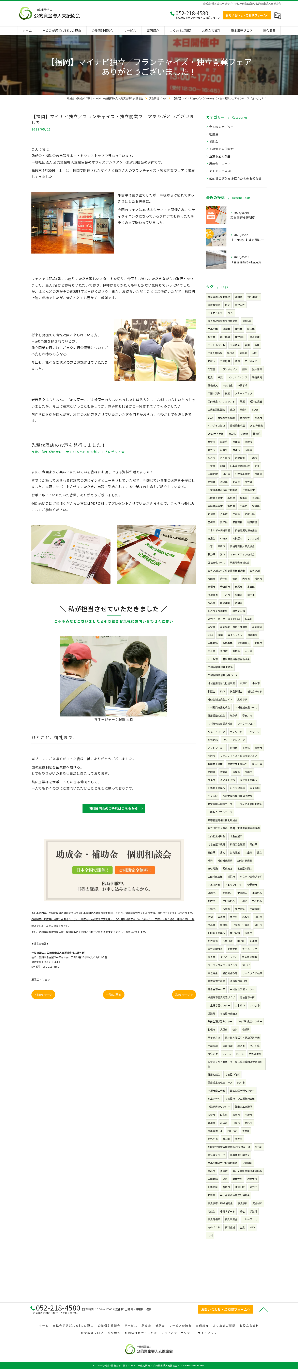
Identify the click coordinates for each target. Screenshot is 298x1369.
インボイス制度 (216, 425)
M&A (210, 635)
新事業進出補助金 (240, 1155)
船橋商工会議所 (216, 788)
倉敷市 (226, 1187)
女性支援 (232, 949)
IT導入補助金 (215, 353)
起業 (210, 377)
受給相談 (228, 1045)
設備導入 (213, 385)
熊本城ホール (215, 1130)
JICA (210, 417)
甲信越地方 (229, 900)
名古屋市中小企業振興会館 (240, 1098)
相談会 (211, 691)
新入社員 (257, 763)
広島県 (236, 772)
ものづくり (214, 1227)
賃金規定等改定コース (220, 1082)
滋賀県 (224, 449)
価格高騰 (237, 522)
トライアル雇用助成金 (249, 804)
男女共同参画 (249, 957)
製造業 (211, 337)
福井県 (248, 482)
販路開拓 (213, 643)
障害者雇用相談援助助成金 (222, 820)
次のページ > (184, 994)
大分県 (248, 651)
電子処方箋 (214, 1037)
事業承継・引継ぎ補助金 (233, 626)
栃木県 (211, 651)
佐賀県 (211, 626)
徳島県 (211, 924)
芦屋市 (248, 1114)
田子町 (241, 940)
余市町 (259, 1146)
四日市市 (232, 1130)
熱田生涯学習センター (220, 1021)
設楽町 (248, 619)
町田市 (258, 924)
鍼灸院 (224, 441)
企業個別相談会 (220, 156)
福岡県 (211, 578)
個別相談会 (253, 296)
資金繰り (257, 1203)
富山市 (211, 1171)
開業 (257, 465)
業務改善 (245, 417)
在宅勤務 (213, 739)
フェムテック (249, 949)
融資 (222, 465)
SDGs (255, 409)
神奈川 (243, 409)
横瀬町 (246, 1029)
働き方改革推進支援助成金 (222, 321)
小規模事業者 (242, 473)
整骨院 (211, 441)
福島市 (211, 780)
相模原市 (237, 538)
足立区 (251, 586)
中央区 (224, 538)
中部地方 (242, 892)
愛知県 (224, 522)
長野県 (211, 554)
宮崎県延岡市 (215, 506)
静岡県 (238, 602)
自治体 (226, 473)
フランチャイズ (228, 369)
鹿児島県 (240, 908)
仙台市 (211, 1114)
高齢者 (211, 772)
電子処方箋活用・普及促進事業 (242, 1037)
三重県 (236, 514)
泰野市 (238, 1138)
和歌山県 (250, 514)
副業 (244, 369)
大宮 (210, 546)
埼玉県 (232, 433)
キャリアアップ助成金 (242, 554)
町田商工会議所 (216, 933)
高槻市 (224, 1122)
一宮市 (226, 594)
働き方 (211, 957)
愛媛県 (224, 924)
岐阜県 (234, 715)
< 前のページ (43, 994)
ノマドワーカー (216, 747)
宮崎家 (226, 908)
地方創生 (255, 1045)
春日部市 (225, 586)
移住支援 (213, 1053)
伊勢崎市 (252, 884)
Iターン (240, 1053)
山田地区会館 (215, 876)
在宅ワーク (253, 731)
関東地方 (228, 868)
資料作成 (230, 1227)
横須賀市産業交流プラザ (221, 997)
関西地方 (228, 892)
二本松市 (240, 1005)
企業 (242, 1227)
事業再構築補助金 (240, 562)
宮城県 (256, 506)
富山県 (211, 852)
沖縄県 (224, 482)
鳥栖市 (211, 586)
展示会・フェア (40, 979)
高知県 (211, 482)
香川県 (211, 1122)
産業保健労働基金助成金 (236, 659)
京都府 (258, 473)
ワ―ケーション (246, 723)
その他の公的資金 (221, 149)
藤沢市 (241, 1045)
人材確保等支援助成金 (220, 723)
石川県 (253, 940)
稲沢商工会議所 (248, 780)
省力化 (253, 1187)
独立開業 (257, 369)
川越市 (253, 458)
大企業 (248, 852)
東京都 (243, 353)
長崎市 (258, 747)
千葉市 (243, 506)
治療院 (248, 441)
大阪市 (248, 933)
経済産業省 (256, 401)
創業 (227, 393)
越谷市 (211, 449)
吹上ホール (214, 1098)
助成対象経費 (244, 860)
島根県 (256, 498)
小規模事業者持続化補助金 (222, 490)
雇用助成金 (214, 1074)
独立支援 (252, 1179)
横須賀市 (213, 594)
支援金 (211, 538)
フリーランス (249, 1219)
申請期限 (213, 473)
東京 (232, 409)
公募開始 (247, 1163)
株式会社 (240, 337)
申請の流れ (214, 393)
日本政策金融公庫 (240, 465)
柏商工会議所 (237, 844)
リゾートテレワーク (234, 739)
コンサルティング (237, 377)
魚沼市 (224, 1171)
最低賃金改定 (230, 973)
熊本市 (241, 1082)
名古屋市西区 (244, 868)
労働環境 (225, 361)
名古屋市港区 (232, 1074)
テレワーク (236, 731)
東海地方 (257, 892)
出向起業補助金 (216, 836)
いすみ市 (213, 659)
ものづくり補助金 (218, 610)
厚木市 (258, 417)
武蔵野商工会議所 (237, 763)
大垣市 (224, 1029)
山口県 (258, 916)
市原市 (238, 586)
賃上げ (246, 965)
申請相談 (213, 1045)
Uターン (227, 1053)
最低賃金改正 (237, 425)
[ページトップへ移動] (263, 1309)
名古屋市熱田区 (228, 1013)
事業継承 (257, 626)
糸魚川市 (228, 940)
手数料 (253, 1211)
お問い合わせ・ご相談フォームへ (247, 15)
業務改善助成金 (226, 417)
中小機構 (225, 337)
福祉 (242, 1211)
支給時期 (213, 868)
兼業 (242, 401)
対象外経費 (214, 884)
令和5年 (246, 321)
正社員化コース (216, 562)
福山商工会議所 (243, 1106)
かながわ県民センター (249, 1021)
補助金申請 (239, 610)
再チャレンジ (235, 635)
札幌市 (211, 1029)
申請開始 (213, 1179)
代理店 (211, 369)
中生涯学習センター (219, 1005)
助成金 (214, 134)
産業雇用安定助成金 (219, 296)
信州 (235, 1029)
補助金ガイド (254, 691)
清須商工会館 (227, 780)
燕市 (235, 578)
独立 (259, 852)
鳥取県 (246, 916)
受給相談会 (243, 643)
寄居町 (246, 1130)
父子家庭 (213, 796)
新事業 (211, 1195)
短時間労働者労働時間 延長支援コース (229, 1146)
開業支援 (237, 1179)
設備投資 (257, 377)
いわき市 (255, 1005)
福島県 (211, 602)
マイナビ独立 (215, 312)
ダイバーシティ (228, 957)
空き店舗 (255, 570)
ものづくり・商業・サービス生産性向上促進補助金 (235, 1064)
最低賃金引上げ (216, 1155)
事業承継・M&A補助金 (220, 1203)
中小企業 (213, 329)
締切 (210, 916)
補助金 (214, 141)
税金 (227, 305)
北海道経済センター (219, 1106)
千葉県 (211, 465)
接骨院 (256, 433)
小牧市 (256, 683)
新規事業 (228, 643)
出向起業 (235, 852)
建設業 (238, 329)
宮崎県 (211, 522)
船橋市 (258, 643)
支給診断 (242, 699)
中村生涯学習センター (242, 989)
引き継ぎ (252, 635)
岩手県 (224, 578)
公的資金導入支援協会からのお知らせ (235, 178)
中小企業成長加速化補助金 (235, 1195)
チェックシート (233, 884)
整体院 (236, 441)
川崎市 (236, 1122)
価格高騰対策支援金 (246, 530)
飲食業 (226, 329)
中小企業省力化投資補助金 (222, 1163)
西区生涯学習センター (242, 1090)
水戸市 (211, 458)
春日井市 (247, 715)
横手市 (251, 594)
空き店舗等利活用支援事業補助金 (226, 570)
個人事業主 (231, 1219)
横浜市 (231, 876)
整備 (237, 361)
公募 (225, 1179)
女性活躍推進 (215, 949)
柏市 (222, 691)
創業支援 (213, 1187)
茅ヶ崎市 (225, 458)
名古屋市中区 (247, 997)
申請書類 (255, 908)
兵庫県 (233, 916)
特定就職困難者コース (220, 804)
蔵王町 (226, 1138)
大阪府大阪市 (215, 498)
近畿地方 (213, 892)
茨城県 (248, 449)
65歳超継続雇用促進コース (223, 675)
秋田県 (238, 594)
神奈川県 (228, 385)
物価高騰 (252, 522)
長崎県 (246, 747)
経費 (210, 860)
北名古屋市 (236, 836)
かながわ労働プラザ (251, 876)
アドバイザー (252, 361)
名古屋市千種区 (216, 981)
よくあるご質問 (220, 171)
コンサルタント (216, 345)
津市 (222, 554)
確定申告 (240, 305)
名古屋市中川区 (238, 981)
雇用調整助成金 (216, 715)
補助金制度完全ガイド (220, 699)
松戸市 (243, 683)
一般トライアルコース (220, 812)
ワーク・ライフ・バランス (222, 965)
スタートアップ (243, 393)
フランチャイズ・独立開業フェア (238, 755)
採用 (257, 345)
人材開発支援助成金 (219, 707)
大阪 (254, 353)
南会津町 (225, 602)
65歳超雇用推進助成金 (220, 667)
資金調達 (255, 337)
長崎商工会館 (215, 763)
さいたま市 (253, 538)
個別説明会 (236, 691)
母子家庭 (255, 788)
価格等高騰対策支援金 (242, 546)
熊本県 (231, 506)
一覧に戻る (113, 994)
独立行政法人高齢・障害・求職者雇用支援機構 (234, 828)
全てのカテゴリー (221, 126)
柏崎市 (236, 1114)
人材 (210, 1235)
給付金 (231, 353)
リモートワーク (216, 731)
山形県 (231, 498)
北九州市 (213, 1138)
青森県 (221, 916)
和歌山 (211, 361)
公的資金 (235, 345)
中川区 (243, 900)
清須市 (234, 747)
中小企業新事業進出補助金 (247, 1171)
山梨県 (224, 1114)
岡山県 (253, 844)
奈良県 (236, 651)
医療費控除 (214, 305)
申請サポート (227, 1211)
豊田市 (224, 651)
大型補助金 (255, 1053)
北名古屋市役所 (216, 844)
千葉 (220, 377)
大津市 (236, 449)
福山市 (248, 772)
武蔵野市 (240, 458)
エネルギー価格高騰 (219, 530)
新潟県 (211, 514)
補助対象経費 (225, 860)
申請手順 (242, 385)
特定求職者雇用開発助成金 (237, 796)
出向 (222, 852)
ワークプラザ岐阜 (252, 973)
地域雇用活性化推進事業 (221, 683)
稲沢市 (211, 755)
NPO (252, 1227)
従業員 (224, 772)
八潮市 (224, 514)
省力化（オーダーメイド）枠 (224, 619)
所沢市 (258, 578)
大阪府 (244, 433)
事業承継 (243, 1203)
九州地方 (257, 900)
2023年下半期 (216, 433)
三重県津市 (248, 490)
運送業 (211, 1013)
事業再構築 (214, 1219)
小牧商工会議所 (241, 924)
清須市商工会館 (216, 1090)
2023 (230, 312)
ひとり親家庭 (237, 788)
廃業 (220, 635)
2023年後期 (256, 425)
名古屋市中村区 (216, 989)
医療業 (251, 329)
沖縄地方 (213, 908)
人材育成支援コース (246, 707)
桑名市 (248, 1122)
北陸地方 (213, 900)
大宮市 (246, 578)
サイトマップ (207, 1333)
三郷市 (221, 546)
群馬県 (243, 498)
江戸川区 (240, 1187)
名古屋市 (213, 940)
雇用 (247, 345)
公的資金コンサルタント (221, 401)
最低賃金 (213, 973)
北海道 (236, 482)
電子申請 (235, 933)
